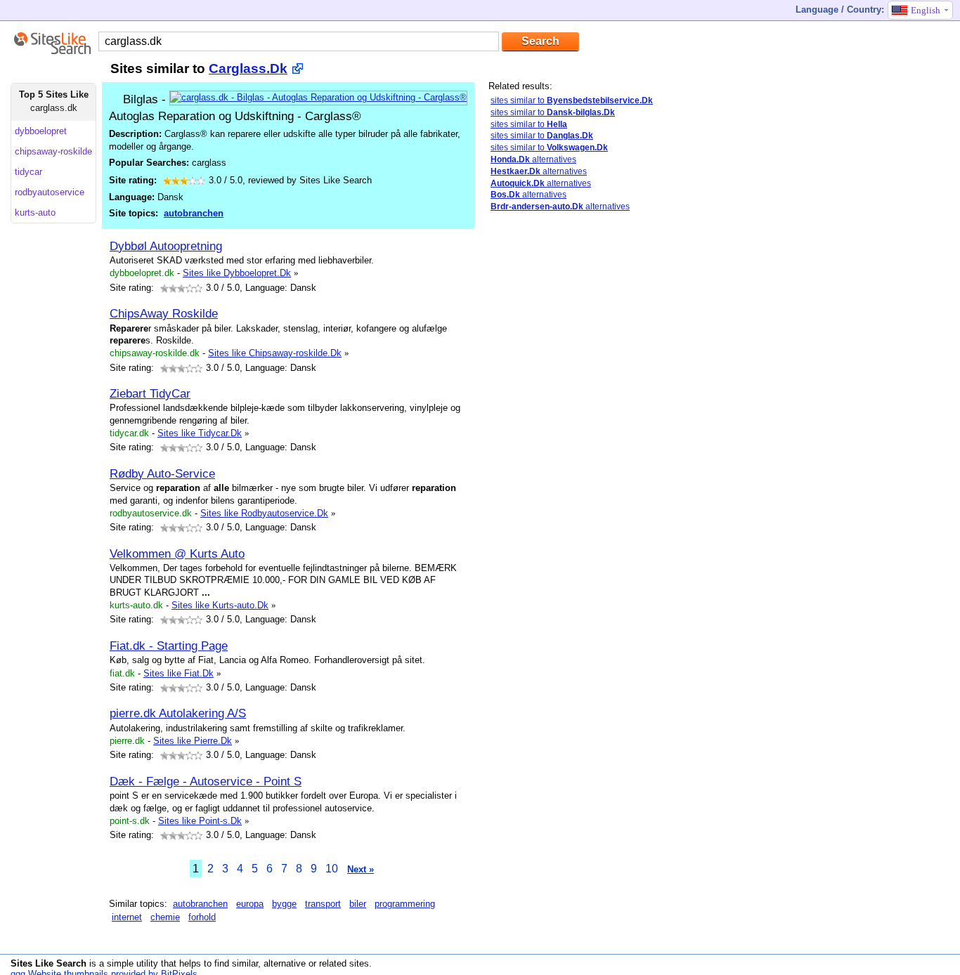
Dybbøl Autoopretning (166, 246)
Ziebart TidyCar (150, 393)
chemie (165, 917)
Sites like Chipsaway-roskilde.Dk (275, 353)
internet (127, 917)
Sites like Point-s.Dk (200, 821)
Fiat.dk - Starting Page (169, 646)
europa (250, 903)
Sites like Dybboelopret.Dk (237, 273)
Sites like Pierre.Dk (192, 740)
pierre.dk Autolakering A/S (178, 713)
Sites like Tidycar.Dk (199, 433)
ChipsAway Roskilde (164, 313)
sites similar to (572, 100)
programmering (405, 903)
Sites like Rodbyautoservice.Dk (264, 513)
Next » (360, 869)
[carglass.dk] (318, 97)
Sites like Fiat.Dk (178, 673)
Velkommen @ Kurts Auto (177, 554)
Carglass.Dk (248, 68)
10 (331, 869)
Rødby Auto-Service (162, 473)
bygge (284, 903)
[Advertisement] (593, 444)
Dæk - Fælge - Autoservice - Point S (205, 781)
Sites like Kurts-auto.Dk (219, 605)
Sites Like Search (48, 963)
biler (357, 903)
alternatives (533, 159)
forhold (202, 917)
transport (323, 903)
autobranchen (193, 213)
